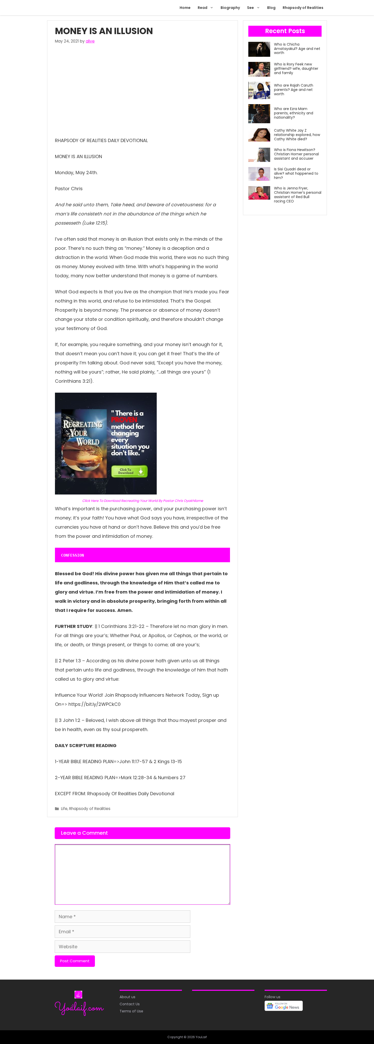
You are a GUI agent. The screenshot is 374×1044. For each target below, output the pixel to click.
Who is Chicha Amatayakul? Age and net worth (297, 49)
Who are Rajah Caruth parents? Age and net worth (293, 90)
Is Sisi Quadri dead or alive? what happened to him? (296, 173)
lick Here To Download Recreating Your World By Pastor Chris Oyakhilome (144, 500)
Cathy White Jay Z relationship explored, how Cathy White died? (297, 135)
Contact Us (130, 1004)
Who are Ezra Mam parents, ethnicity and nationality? (293, 113)
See (250, 7)
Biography (230, 7)
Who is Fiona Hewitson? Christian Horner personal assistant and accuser (296, 154)
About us (127, 996)
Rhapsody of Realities (303, 7)
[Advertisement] (142, 89)
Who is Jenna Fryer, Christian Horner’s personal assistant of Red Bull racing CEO (297, 194)
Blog (271, 7)
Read (202, 7)
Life (64, 808)
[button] (212, 7)
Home (185, 7)
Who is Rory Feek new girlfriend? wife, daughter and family (296, 68)
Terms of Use (131, 1011)
